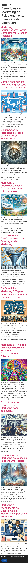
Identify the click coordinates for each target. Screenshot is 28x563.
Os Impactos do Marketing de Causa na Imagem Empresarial (14, 458)
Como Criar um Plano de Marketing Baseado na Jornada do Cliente (13, 84)
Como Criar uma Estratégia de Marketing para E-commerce (11, 406)
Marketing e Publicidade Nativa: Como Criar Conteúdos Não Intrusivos (14, 187)
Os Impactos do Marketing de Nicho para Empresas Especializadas (12, 134)
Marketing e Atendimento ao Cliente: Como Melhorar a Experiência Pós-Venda (14, 511)
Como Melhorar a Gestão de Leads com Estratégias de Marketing (13, 240)
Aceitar (4, 560)
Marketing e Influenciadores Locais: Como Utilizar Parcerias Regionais (14, 31)
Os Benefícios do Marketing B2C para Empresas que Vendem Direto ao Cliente (14, 292)
